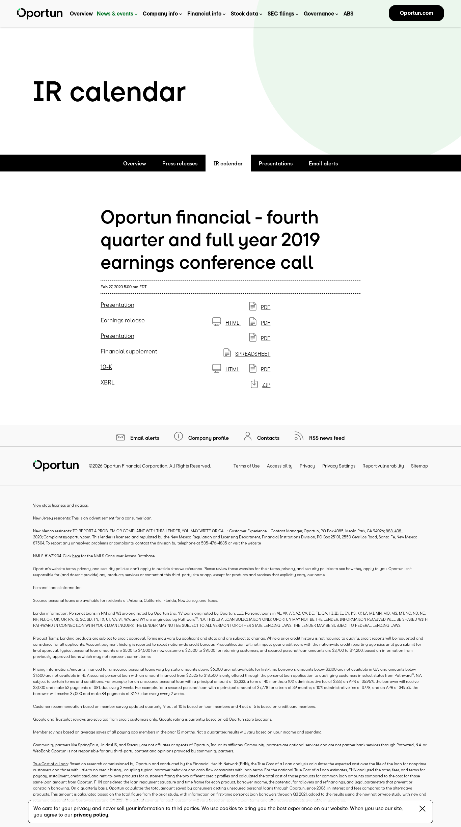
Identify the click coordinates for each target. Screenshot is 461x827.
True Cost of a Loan (50, 763)
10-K (106, 367)
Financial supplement (129, 351)
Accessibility (280, 465)
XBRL (107, 382)
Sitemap (419, 465)
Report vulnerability (383, 465)
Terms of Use (247, 465)
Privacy (307, 465)
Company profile (208, 437)
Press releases (179, 163)
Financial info (204, 13)
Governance (319, 13)
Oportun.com (416, 12)
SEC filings (281, 13)
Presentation (117, 305)
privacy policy (91, 814)
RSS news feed (326, 437)
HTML (233, 322)
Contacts (267, 437)
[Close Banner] (422, 810)
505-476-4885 (214, 542)
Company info (160, 13)
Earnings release (123, 320)
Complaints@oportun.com (67, 536)
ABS (348, 13)
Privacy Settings (338, 465)
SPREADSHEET (252, 353)
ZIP (266, 384)
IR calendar (228, 163)
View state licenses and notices (60, 505)
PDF (265, 307)
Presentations (276, 163)
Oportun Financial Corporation (135, 466)
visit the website (247, 542)
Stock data (244, 13)
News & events (115, 13)
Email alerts (323, 163)
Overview (81, 13)
